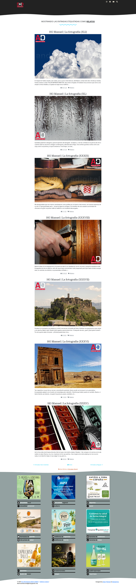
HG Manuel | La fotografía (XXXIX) (68, 155)
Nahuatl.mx (115, 582)
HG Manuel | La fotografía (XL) (68, 93)
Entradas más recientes (41, 465)
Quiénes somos (44, 581)
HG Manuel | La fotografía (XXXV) (68, 403)
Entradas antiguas (96, 465)
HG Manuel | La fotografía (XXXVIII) (68, 217)
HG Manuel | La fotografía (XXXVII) (68, 279)
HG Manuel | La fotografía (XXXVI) (68, 341)
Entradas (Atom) (73, 469)
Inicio (70, 465)
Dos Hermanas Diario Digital (29, 581)
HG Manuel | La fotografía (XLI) (68, 31)
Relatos (72, 88)
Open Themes (107, 582)
